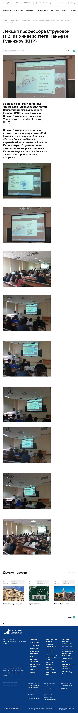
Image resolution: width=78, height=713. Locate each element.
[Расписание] (36, 3)
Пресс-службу (17, 672)
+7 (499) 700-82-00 (66, 685)
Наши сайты (7, 3)
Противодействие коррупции (51, 640)
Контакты (64, 661)
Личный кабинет (51, 651)
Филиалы (32, 669)
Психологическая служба (51, 673)
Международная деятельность (35, 665)
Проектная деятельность (50, 668)
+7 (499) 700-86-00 (50, 700)
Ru (59, 3)
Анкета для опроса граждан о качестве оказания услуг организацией (68, 652)
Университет (7, 10)
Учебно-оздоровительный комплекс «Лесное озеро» (51, 656)
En (62, 3)
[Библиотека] (40, 3)
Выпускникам (55, 10)
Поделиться (68, 50)
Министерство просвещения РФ (67, 672)
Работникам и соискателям (34, 660)
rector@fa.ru (64, 688)
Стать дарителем (67, 658)
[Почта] (53, 3)
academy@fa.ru (49, 688)
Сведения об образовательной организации (51, 646)
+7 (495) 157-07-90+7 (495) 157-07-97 (33, 686)
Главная (5, 20)
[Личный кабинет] (46, 3)
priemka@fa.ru (32, 690)
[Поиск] (50, 3)
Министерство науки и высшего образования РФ (68, 666)
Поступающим (18, 10)
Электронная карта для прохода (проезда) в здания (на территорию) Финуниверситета (67, 643)
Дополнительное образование (35, 652)
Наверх (70, 617)
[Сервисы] (43, 3)
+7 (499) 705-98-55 (33, 698)
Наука (64, 10)
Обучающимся (30, 10)
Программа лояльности (49, 663)
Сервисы (32, 672)
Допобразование (42, 10)
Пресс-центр (17, 3)
